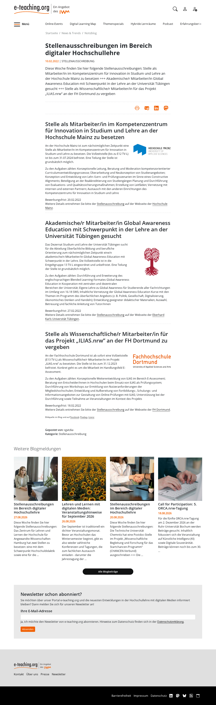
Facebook (74, 417)
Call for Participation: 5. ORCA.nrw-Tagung (177, 506)
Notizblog (91, 33)
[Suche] (175, 9)
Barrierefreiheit (121, 696)
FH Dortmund (161, 409)
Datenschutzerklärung (170, 621)
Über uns (32, 674)
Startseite (52, 33)
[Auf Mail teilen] (147, 108)
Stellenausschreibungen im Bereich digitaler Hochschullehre (34, 508)
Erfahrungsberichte (192, 24)
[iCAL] (198, 695)
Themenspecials (113, 24)
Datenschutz (159, 696)
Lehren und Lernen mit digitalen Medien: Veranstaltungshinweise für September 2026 (82, 510)
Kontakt (19, 674)
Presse (45, 674)
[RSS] (192, 695)
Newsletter (59, 674)
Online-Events (54, 24)
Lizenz (91, 417)
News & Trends (71, 33)
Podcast (168, 24)
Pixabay (83, 417)
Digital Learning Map (83, 24)
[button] (29, 24)
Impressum (141, 696)
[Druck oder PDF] (137, 108)
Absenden (28, 629)
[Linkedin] (171, 695)
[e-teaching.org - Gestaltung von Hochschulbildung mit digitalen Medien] (42, 7)
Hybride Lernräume (143, 24)
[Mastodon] (178, 695)
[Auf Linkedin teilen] (156, 108)
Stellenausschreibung (110, 204)
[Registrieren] (194, 9)
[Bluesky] (185, 695)
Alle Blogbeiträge (108, 571)
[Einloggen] (185, 9)
